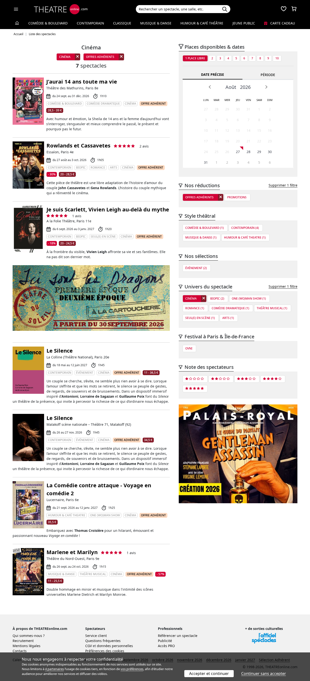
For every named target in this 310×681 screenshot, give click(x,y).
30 (238, 109)
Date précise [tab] (212, 74)
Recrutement (23, 640)
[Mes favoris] (283, 9)
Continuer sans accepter (263, 673)
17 (206, 141)
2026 (245, 87)
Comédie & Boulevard (48, 23)
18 (216, 141)
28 (216, 109)
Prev (210, 87)
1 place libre (195, 58)
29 (227, 109)
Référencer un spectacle (177, 635)
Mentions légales (26, 645)
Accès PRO (166, 645)
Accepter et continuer (209, 673)
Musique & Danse (155, 23)
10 (277, 58)
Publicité (165, 640)
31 (248, 109)
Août (230, 87)
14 (248, 130)
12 (227, 130)
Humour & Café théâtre (201, 23)
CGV (88, 645)
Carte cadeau (282, 23)
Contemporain (90, 23)
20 (238, 141)
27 (206, 109)
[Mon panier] (294, 9)
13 (238, 130)
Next (266, 87)
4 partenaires (54, 669)
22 (259, 141)
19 (227, 141)
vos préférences (132, 669)
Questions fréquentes (103, 640)
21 (248, 141)
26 (227, 151)
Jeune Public (243, 23)
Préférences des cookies (104, 651)
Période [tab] (268, 74)
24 (206, 151)
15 (259, 130)
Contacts (20, 651)
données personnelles (115, 645)
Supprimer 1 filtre (283, 185)
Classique (122, 23)
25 (216, 151)
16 (270, 130)
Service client (96, 635)
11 (216, 130)
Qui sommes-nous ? (29, 635)
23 (270, 141)
